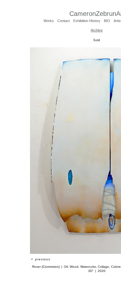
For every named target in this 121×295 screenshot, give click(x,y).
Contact (63, 21)
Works (49, 21)
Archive (97, 30)
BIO (107, 21)
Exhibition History (86, 21)
